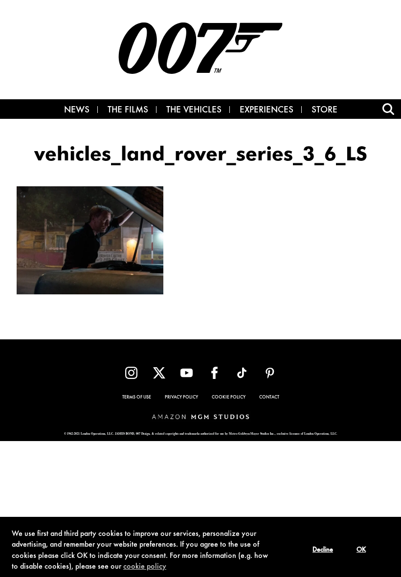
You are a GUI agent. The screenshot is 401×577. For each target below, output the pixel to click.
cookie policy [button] (144, 567)
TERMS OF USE (136, 397)
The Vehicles (194, 110)
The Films (128, 110)
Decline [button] (322, 550)
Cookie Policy (228, 397)
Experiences (266, 110)
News (76, 110)
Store (324, 110)
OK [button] (361, 550)
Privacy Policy (181, 397)
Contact (269, 397)
